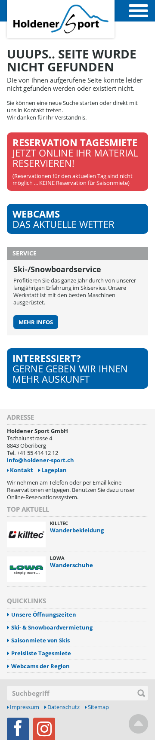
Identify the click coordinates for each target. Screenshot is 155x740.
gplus (44, 729)
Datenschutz (63, 707)
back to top (138, 724)
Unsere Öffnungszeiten (43, 614)
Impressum (24, 707)
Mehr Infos (36, 322)
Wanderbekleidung (77, 530)
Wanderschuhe (71, 565)
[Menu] (138, 10)
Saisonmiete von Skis (40, 640)
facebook (18, 729)
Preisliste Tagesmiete (41, 653)
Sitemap (98, 707)
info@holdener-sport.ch (40, 460)
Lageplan (54, 470)
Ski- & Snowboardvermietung (52, 627)
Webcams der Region (40, 666)
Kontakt (21, 470)
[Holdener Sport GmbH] (61, 4)
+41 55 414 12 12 (37, 453)
